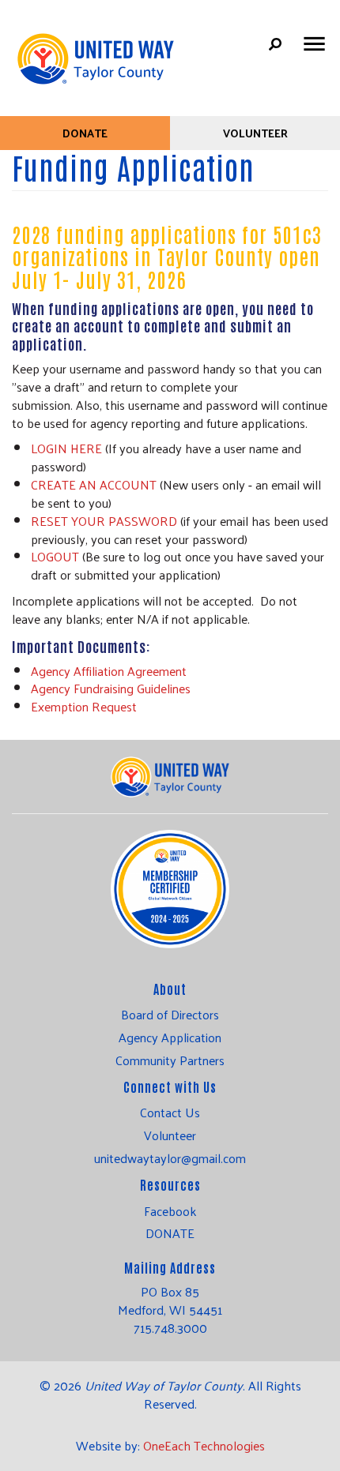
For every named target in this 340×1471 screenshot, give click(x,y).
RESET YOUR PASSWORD (104, 520)
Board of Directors (170, 1015)
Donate (85, 133)
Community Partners (170, 1060)
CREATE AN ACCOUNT (94, 484)
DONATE (170, 1233)
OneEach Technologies (204, 1445)
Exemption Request (84, 706)
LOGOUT (55, 556)
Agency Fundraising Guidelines (111, 688)
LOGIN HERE (66, 448)
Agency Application (170, 1037)
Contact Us (170, 1112)
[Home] (95, 51)
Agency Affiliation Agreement (109, 670)
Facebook (170, 1211)
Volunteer (255, 133)
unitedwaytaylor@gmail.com (170, 1158)
